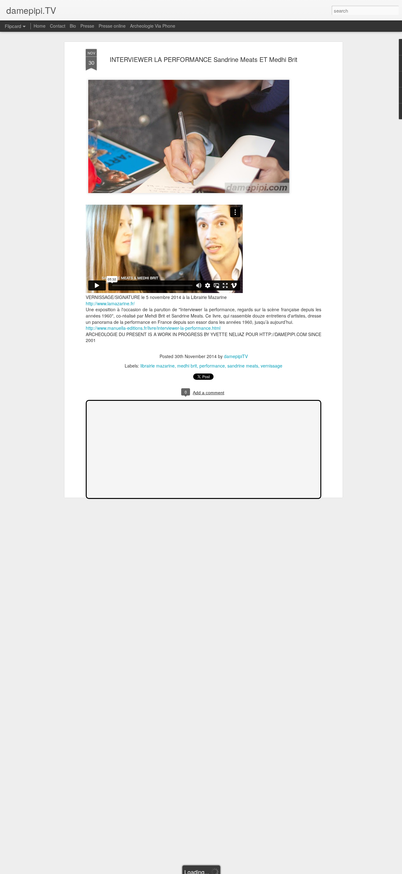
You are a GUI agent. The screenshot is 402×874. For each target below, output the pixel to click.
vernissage (271, 365)
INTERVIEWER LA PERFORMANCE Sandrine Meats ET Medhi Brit (203, 59)
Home (40, 26)
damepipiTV (236, 356)
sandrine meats (242, 365)
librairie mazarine (157, 365)
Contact (57, 26)
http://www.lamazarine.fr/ (110, 303)
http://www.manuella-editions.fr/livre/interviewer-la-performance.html (153, 328)
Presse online (112, 26)
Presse (87, 26)
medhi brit (187, 365)
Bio (73, 26)
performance (212, 365)
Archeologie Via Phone (152, 26)
